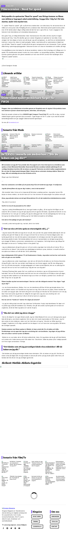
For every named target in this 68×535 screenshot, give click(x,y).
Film (3, 6)
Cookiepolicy (37, 526)
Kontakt (54, 526)
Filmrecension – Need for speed (21, 9)
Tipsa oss (54, 521)
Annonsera (55, 516)
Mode (3, 94)
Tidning (35, 521)
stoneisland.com (14, 122)
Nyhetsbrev (37, 516)
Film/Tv (4, 151)
